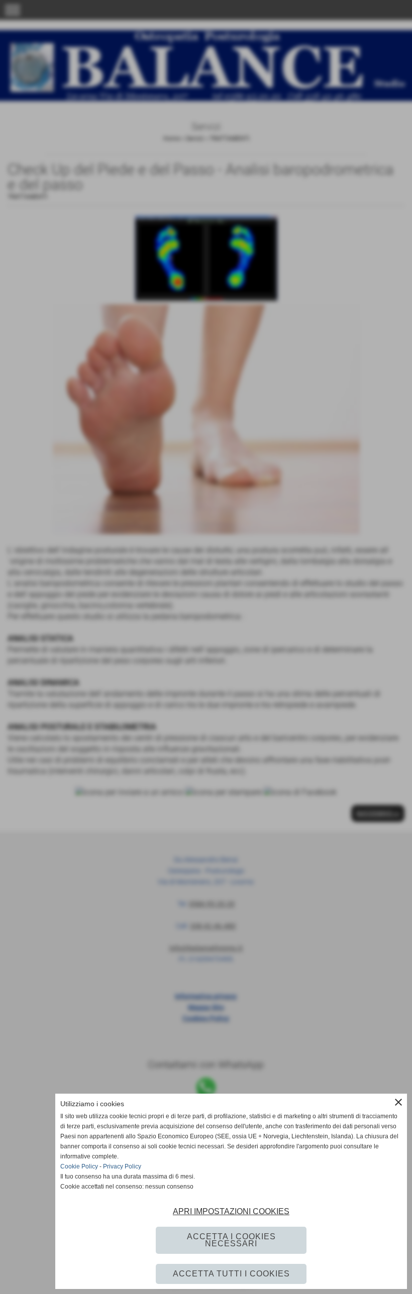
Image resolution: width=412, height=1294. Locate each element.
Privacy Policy (122, 1166)
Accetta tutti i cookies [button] (231, 1273)
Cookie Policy (79, 1166)
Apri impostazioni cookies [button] (231, 1211)
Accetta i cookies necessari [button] (231, 1240)
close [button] (398, 1102)
